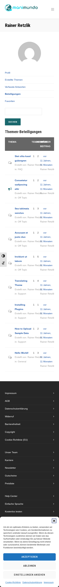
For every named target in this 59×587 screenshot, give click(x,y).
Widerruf (9, 416)
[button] (54, 520)
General (22, 361)
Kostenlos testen (13, 511)
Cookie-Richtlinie (13, 582)
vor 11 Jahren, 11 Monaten (46, 160)
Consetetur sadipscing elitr (21, 184)
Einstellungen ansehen (29, 574)
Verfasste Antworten (15, 87)
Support (22, 293)
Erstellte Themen (14, 79)
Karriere (9, 460)
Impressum (49, 582)
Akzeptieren (29, 556)
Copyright (10, 432)
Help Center (11, 496)
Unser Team (11, 452)
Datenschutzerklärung (32, 582)
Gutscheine (11, 475)
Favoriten (10, 101)
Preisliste (9, 483)
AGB (7, 401)
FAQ (20, 169)
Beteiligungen (13, 94)
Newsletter (10, 468)
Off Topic (22, 197)
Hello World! (22, 353)
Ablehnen (29, 565)
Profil (7, 72)
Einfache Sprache (14, 504)
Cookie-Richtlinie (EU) (16, 439)
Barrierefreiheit (12, 424)
